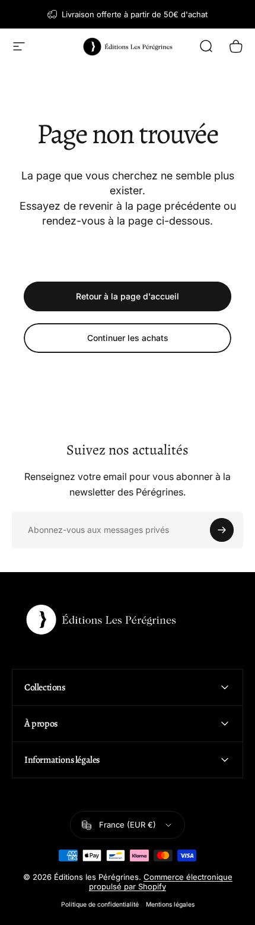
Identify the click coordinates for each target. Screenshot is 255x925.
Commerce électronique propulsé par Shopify (160, 881)
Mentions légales (170, 904)
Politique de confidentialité (100, 904)
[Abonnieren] (222, 530)
